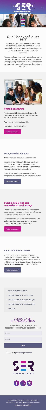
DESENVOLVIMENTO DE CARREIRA (20, 295)
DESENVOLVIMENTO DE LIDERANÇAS (21, 300)
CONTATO (11, 309)
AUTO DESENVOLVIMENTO (17, 291)
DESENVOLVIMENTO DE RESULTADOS (21, 304)
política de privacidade (23, 353)
